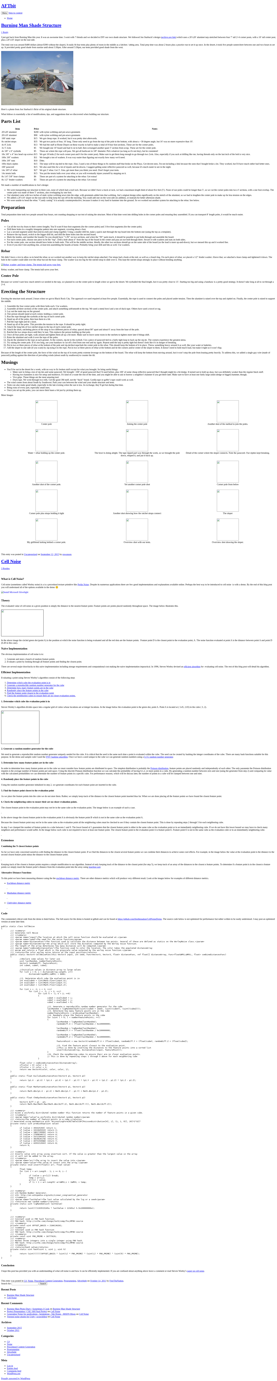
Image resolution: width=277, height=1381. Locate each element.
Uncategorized (30, 554)
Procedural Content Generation (48, 1281)
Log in (10, 1366)
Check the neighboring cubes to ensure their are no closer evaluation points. (41, 695)
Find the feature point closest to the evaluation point (30, 693)
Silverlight (82, 1281)
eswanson (66, 554)
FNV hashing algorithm (57, 757)
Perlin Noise (83, 584)
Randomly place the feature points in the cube (27, 690)
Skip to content (15, 13)
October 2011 (13, 1330)
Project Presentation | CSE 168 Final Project (27, 1311)
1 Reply (4, 32)
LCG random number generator (158, 757)
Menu (4, 13)
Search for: (6, 1283)
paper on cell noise (195, 1271)
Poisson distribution (159, 768)
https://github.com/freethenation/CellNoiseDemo (140, 919)
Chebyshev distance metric (19, 903)
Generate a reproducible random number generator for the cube (35, 685)
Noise (30, 1281)
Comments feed (14, 1371)
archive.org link (168, 37)
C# (25, 1281)
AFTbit (8, 5)
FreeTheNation (116, 1281)
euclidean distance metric (67, 878)
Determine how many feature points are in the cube (30, 688)
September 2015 (14, 1328)
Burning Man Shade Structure (31, 25)
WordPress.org (13, 1373)
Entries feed (12, 1368)
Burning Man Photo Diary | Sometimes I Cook (28, 1309)
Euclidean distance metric (18, 883)
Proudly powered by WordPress (15, 1378)
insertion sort (94, 867)
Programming (70, 1281)
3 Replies (5, 568)
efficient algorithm (192, 666)
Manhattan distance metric (19, 893)
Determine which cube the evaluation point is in (28, 682)
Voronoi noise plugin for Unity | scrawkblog (27, 1316)
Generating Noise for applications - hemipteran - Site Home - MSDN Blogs (41, 1314)
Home (10, 18)
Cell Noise (11, 561)
